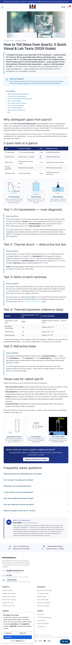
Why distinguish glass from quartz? (18, 94)
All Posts (18, 40)
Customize (8, 633)
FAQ (9, 112)
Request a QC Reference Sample (36, 459)
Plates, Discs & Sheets (9, 599)
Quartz (24, 40)
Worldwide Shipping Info (62, 637)
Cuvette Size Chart (43, 593)
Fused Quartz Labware (9, 596)
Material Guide (41, 596)
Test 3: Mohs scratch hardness (17, 103)
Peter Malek (17, 523)
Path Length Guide (42, 599)
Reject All (23, 633)
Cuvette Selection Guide (44, 590)
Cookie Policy (41, 626)
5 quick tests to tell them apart (17, 96)
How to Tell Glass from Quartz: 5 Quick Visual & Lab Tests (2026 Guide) (35, 46)
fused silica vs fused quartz (33, 301)
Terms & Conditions (43, 623)
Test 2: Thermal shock (14, 101)
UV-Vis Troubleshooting (44, 617)
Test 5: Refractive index (15, 107)
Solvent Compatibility (43, 602)
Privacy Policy (41, 620)
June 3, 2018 (9, 40)
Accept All (8, 637)
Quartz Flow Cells (7, 602)
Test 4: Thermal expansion (16, 105)
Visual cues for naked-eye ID (16, 110)
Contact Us (40, 614)
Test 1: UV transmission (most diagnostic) (20, 98)
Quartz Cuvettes (7, 590)
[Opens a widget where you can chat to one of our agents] (65, 641)
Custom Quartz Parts (8, 605)
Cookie (53, 637)
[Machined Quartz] (32, 7)
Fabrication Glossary (43, 605)
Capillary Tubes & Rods (9, 593)
